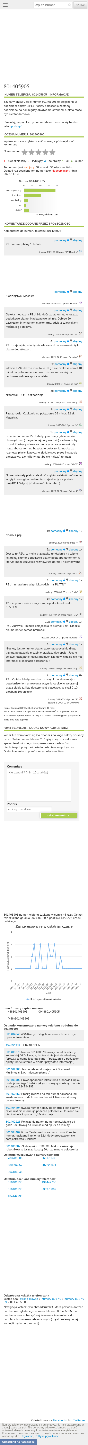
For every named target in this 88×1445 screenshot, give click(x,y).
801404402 (13, 1132)
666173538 (49, 1158)
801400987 (13, 1146)
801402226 (13, 1121)
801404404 (13, 1107)
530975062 (49, 1189)
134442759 (49, 1182)
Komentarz (15, 766)
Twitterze (79, 1420)
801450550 (13, 1093)
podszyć (16, 126)
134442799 (15, 1196)
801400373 (13, 1052)
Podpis (12, 804)
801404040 (13, 1034)
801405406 (13, 1079)
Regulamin (27, 1436)
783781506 (15, 1158)
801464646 (13, 1044)
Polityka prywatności (47, 1436)
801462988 (13, 1069)
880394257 (15, 1165)
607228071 (49, 1165)
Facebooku (60, 1420)
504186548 (15, 1172)
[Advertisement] (40, 46)
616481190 (15, 1182)
